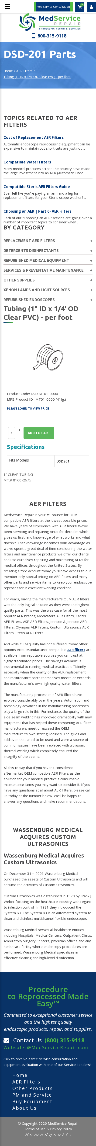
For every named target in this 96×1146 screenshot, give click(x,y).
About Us (24, 1108)
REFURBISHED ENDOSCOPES (29, 300)
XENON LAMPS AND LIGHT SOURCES (36, 290)
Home (8, 71)
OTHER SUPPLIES (19, 280)
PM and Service (32, 1095)
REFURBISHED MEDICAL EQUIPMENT (36, 260)
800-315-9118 (52, 36)
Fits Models (19, 460)
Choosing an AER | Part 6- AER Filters (37, 211)
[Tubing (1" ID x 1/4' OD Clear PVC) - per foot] (48, 357)
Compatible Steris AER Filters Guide (36, 186)
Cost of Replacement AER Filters (33, 137)
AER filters (76, 649)
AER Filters (24, 71)
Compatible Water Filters (27, 162)
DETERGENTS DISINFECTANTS (31, 250)
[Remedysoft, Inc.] (48, 1134)
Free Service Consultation (53, 7)
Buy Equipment (32, 1101)
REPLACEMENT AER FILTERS (29, 241)
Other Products (32, 1088)
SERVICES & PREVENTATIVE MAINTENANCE (43, 270)
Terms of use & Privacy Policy (48, 1129)
